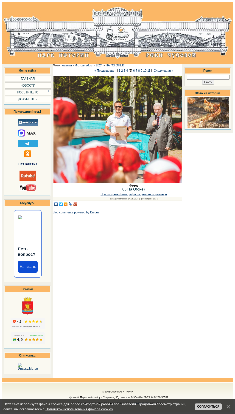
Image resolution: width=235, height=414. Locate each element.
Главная (66, 65)
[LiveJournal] (70, 204)
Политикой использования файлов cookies (79, 409)
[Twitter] (61, 204)
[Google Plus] (75, 204)
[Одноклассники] (65, 204)
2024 (99, 65)
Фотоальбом (83, 65)
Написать (28, 267)
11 (148, 70)
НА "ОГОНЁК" (115, 65)
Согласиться (208, 406)
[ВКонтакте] (56, 204)
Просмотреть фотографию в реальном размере (134, 194)
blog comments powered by (76, 212)
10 (144, 70)
